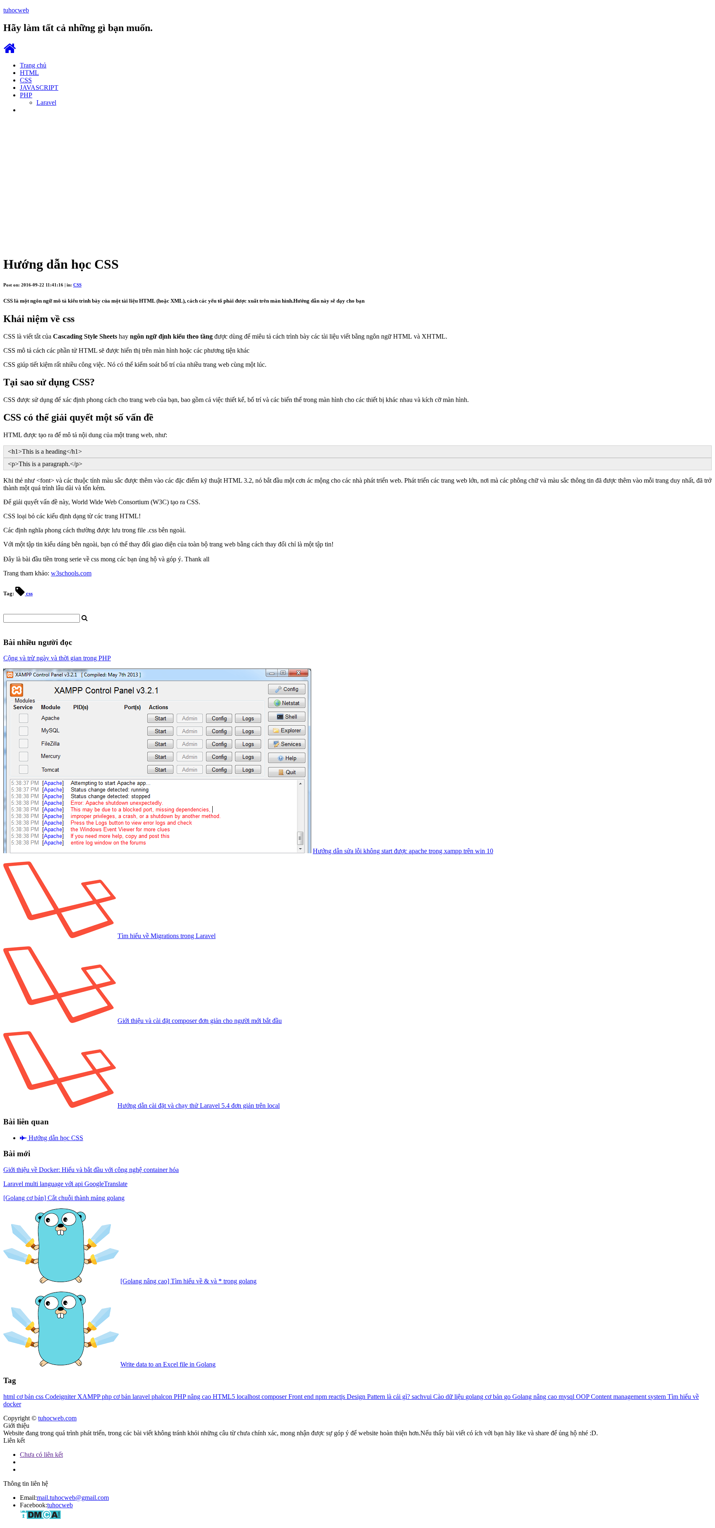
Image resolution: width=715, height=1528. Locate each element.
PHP (26, 95)
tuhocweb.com (57, 1418)
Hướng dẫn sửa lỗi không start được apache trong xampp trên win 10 (403, 850)
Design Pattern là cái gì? (379, 1396)
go (508, 1396)
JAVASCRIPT (39, 87)
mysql (567, 1396)
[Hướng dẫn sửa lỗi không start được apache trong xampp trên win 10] (157, 850)
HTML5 (225, 1396)
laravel (141, 1396)
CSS (26, 80)
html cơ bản (19, 1396)
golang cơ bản (484, 1396)
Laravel (46, 102)
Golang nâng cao (535, 1396)
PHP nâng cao (193, 1396)
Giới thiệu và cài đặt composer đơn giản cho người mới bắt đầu (200, 1020)
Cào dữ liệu (449, 1396)
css (29, 593)
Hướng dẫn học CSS (55, 1137)
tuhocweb (60, 1505)
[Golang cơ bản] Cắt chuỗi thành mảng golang (64, 1197)
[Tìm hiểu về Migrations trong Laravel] (59, 935)
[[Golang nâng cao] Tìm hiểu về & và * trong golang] (61, 1281)
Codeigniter (61, 1396)
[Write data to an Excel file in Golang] (61, 1364)
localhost (249, 1396)
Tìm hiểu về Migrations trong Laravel (167, 935)
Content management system (629, 1396)
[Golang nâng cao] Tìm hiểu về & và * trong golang (188, 1281)
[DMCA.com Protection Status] (40, 1517)
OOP (583, 1396)
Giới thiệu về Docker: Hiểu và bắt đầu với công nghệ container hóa (91, 1169)
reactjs (338, 1396)
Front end (301, 1396)
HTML (29, 72)
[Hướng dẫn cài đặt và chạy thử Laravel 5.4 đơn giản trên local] (59, 1105)
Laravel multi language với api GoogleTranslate (65, 1183)
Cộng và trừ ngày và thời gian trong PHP (57, 658)
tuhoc (16, 10)
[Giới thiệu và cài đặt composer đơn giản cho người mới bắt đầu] (59, 1020)
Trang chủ (33, 65)
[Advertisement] (357, 178)
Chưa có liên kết (41, 1454)
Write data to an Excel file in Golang (168, 1364)
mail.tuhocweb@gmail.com (73, 1497)
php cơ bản (117, 1396)
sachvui (422, 1396)
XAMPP (89, 1396)
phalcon (162, 1396)
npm (322, 1396)
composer (275, 1396)
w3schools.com (71, 573)
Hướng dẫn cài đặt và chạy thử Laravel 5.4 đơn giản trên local (199, 1105)
